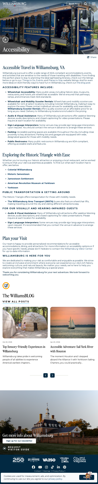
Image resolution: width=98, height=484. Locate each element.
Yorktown (13, 187)
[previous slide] (45, 375)
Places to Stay (55, 80)
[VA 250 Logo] (49, 460)
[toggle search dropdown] (86, 3)
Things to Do (28, 80)
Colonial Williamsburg (20, 169)
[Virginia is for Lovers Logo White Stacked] (64, 460)
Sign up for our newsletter (19, 441)
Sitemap (46, 471)
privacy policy (55, 479)
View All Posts (16, 301)
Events (39, 80)
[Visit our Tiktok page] (52, 467)
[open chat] (89, 475)
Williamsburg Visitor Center (79, 249)
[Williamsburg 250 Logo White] (18, 460)
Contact (37, 471)
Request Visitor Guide (19, 448)
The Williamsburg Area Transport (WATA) (30, 201)
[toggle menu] (93, 4)
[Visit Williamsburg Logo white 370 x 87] (33, 4)
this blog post (83, 83)
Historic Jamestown (18, 174)
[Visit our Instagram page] (46, 467)
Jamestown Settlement (21, 179)
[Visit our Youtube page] (40, 467)
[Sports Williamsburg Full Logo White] (33, 460)
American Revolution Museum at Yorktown (31, 183)
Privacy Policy (58, 471)
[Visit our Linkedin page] (58, 467)
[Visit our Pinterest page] (64, 467)
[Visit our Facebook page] (33, 467)
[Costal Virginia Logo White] (79, 460)
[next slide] (52, 375)
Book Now (74, 4)
